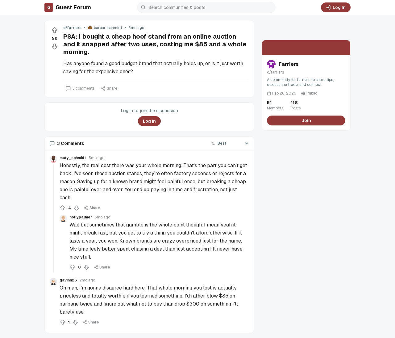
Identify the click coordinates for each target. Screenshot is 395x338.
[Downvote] (55, 46)
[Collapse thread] (53, 218)
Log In (339, 7)
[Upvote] (55, 30)
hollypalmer (80, 217)
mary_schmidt (73, 157)
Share (112, 88)
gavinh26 (68, 280)
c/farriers (72, 27)
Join (306, 120)
